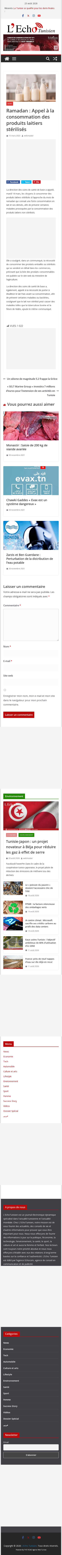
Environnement (26, 835)
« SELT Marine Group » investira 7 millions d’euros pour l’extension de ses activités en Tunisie (30, 391)
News (10, 104)
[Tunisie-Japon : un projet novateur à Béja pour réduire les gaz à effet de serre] (31, 815)
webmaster (29, 135)
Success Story (10, 1101)
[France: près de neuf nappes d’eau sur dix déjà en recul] (13, 962)
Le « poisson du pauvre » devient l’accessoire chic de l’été (39, 888)
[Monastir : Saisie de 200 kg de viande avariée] (31, 413)
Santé (6, 1086)
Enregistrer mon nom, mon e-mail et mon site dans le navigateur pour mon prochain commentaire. (29, 700)
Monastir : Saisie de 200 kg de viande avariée (26, 447)
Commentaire (12, 605)
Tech (5, 1061)
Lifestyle (7, 1076)
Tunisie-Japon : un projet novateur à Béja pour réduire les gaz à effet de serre (31, 847)
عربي (5, 1115)
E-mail (7, 661)
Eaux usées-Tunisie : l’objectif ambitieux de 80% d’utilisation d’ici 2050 (40, 942)
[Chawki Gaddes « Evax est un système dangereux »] (31, 468)
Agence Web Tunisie (39, 1550)
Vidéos (6, 1106)
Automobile (9, 1066)
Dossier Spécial (10, 1111)
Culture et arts (10, 1071)
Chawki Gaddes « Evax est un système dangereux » (26, 502)
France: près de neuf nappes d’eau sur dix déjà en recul (39, 960)
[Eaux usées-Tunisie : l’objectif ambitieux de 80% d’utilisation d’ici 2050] (13, 945)
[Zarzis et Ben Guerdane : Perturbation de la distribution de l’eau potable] (31, 523)
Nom (7, 646)
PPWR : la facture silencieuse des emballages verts (40, 906)
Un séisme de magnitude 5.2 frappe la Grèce (32, 378)
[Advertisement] (31, 159)
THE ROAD (28, 1550)
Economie (11, 835)
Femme (7, 1096)
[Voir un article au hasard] (55, 58)
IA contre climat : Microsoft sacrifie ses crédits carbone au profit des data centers (40, 923)
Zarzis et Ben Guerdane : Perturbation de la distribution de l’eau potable (29, 559)
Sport (6, 1091)
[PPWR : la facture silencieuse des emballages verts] (13, 908)
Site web (8, 675)
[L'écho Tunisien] (7, 58)
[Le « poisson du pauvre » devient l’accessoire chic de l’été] (13, 890)
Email (6, 1442)
